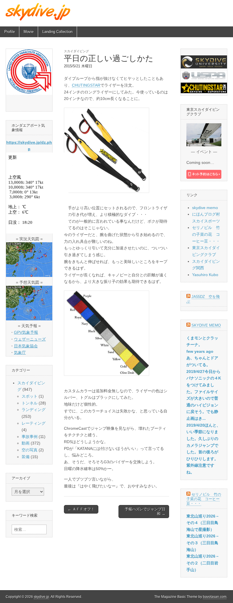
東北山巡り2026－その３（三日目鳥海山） (202, 543)
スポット (30, 396)
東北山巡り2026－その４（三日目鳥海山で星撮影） (202, 523)
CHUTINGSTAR (86, 85)
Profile (9, 32)
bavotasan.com (214, 597)
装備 (26, 456)
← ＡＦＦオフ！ (81, 509)
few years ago (199, 351)
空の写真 (30, 450)
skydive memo (205, 207)
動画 (26, 443)
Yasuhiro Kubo (205, 274)
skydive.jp (41, 597)
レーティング (33, 423)
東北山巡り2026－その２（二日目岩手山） (202, 563)
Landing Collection (57, 32)
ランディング (33, 409)
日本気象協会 (26, 346)
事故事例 (30, 436)
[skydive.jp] (39, 12)
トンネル (30, 403)
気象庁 (20, 352)
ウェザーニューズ (30, 339)
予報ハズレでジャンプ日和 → (145, 511)
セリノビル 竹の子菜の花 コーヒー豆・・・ (206, 234)
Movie (29, 32)
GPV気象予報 (26, 332)
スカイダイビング (76, 51)
